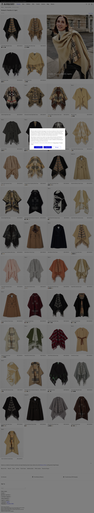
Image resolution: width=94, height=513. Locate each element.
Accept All (38, 147)
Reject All (48, 147)
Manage (56, 147)
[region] (47, 139)
